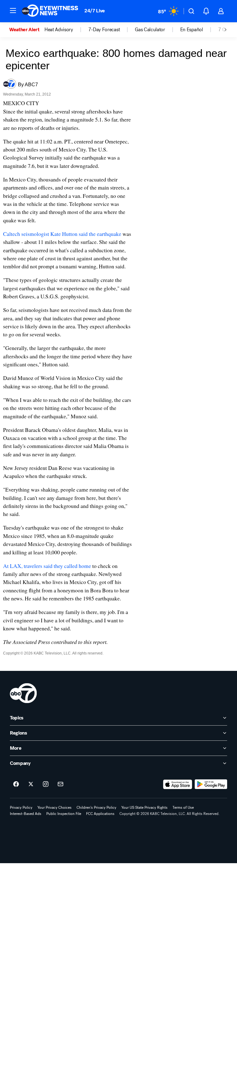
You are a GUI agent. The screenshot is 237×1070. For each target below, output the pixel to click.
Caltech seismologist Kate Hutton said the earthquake (62, 233)
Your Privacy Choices (54, 807)
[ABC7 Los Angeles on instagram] (46, 784)
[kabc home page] (23, 693)
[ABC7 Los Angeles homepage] (50, 11)
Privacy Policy (21, 807)
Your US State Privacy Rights (144, 807)
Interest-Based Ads (25, 814)
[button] (12, 10)
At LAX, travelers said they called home (47, 565)
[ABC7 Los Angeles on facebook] (16, 784)
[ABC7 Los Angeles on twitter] (31, 784)
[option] (26, 29)
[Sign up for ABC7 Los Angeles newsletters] (60, 784)
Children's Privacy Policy (96, 807)
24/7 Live (94, 10)
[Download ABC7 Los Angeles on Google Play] (211, 784)
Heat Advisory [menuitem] (58, 29)
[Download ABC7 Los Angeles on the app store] (178, 784)
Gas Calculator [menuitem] (150, 29)
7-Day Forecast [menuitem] (104, 29)
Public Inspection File (63, 814)
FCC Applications (100, 814)
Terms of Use (183, 807)
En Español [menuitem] (191, 29)
